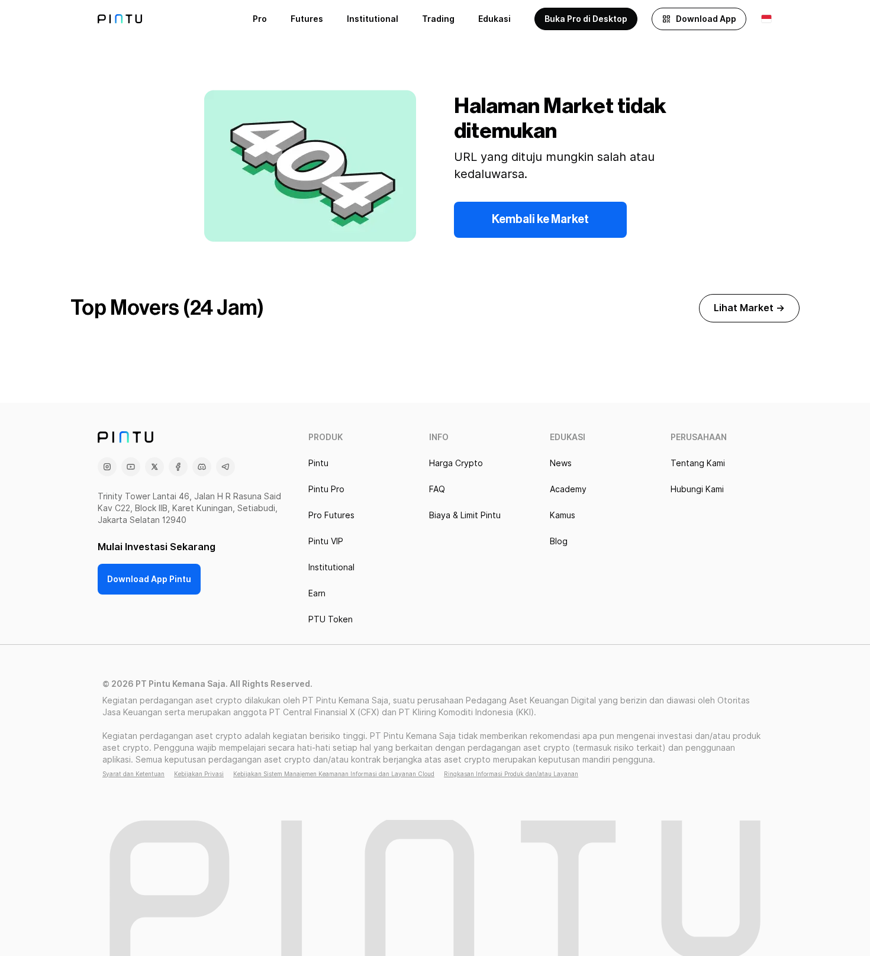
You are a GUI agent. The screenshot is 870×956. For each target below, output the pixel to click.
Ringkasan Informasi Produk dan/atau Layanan (511, 773)
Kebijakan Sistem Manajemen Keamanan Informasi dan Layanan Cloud (333, 773)
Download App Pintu (149, 579)
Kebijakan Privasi (199, 773)
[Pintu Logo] (120, 19)
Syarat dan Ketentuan (133, 773)
